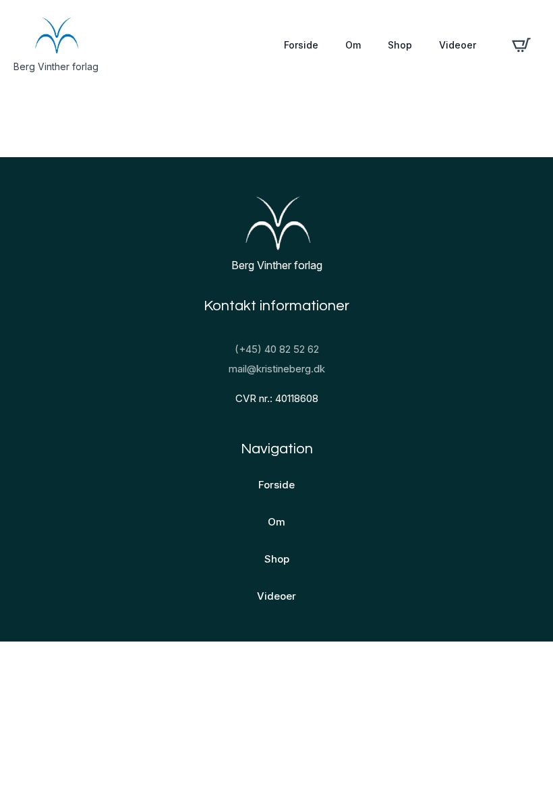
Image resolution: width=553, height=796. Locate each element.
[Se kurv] (521, 45)
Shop (400, 45)
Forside (301, 45)
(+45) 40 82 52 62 (277, 349)
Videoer (457, 45)
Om (353, 45)
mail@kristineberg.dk (277, 368)
